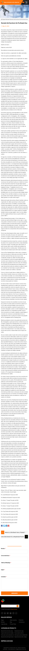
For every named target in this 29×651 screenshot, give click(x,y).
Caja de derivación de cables (7, 633)
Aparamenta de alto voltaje (20, 636)
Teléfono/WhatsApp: (6, 562)
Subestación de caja (18, 631)
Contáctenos (21, 622)
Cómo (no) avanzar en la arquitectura (10, 536)
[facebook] (2, 613)
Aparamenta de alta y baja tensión (7, 631)
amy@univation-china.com (21, 649)
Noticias (3, 622)
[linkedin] (5, 613)
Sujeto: (3, 569)
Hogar (3, 19)
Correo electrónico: (5, 555)
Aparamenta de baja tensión (7, 636)
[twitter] (8, 613)
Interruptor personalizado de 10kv (7, 635)
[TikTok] (16, 613)
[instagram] (13, 613)
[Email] (17, 606)
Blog (11, 622)
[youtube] (11, 613)
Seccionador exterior (19, 633)
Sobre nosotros (13, 620)
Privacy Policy (13, 624)
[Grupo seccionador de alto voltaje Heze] (8, 601)
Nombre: (3, 548)
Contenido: (4, 576)
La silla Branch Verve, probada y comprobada (17, 532)
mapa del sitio (4, 624)
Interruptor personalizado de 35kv (20, 635)
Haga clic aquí (14, 609)
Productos (21, 620)
